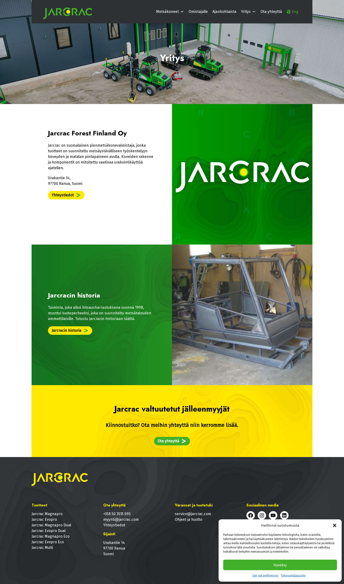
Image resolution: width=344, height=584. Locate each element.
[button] (334, 525)
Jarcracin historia (66, 330)
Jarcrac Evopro (44, 519)
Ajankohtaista (224, 11)
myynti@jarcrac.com (121, 519)
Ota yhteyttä (271, 11)
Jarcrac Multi (42, 547)
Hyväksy (280, 565)
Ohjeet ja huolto (188, 519)
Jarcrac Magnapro (47, 514)
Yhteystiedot (63, 195)
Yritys (246, 11)
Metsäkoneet (167, 11)
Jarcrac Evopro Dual (49, 530)
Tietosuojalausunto (293, 575)
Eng (295, 11)
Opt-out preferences (265, 575)
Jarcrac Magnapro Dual (51, 525)
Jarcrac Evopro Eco (48, 542)
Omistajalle (198, 11)
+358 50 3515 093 (117, 514)
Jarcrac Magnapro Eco (51, 536)
